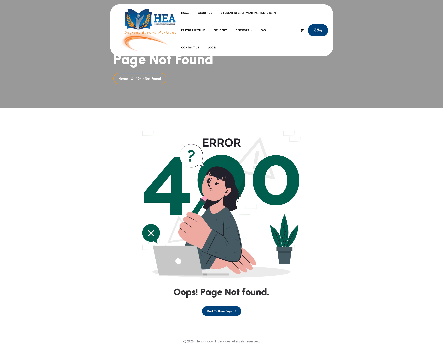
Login (212, 47)
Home (185, 13)
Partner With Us (193, 30)
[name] (302, 30)
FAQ (263, 30)
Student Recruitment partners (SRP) (248, 13)
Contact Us (190, 47)
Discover (242, 30)
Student (220, 30)
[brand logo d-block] (148, 30)
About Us (205, 13)
